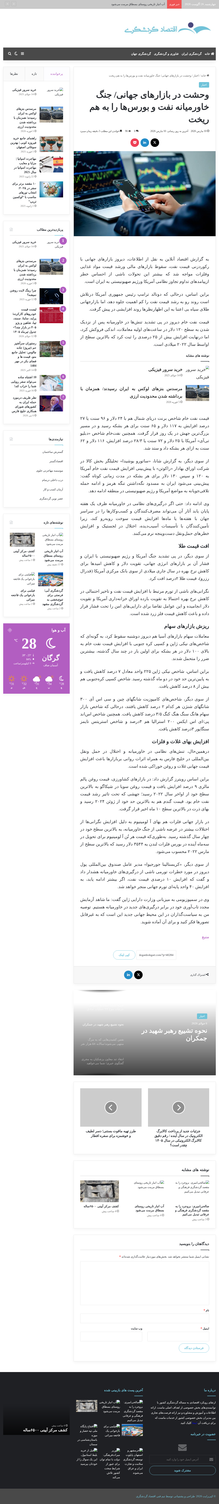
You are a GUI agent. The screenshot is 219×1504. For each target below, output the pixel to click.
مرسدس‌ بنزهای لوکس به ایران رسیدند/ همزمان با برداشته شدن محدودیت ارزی (25, 117)
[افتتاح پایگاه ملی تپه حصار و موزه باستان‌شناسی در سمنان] (86, 1435)
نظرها (14, 73)
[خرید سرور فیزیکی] (197, 374)
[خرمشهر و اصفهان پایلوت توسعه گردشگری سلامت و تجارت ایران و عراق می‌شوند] (132, 1461)
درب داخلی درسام (52, 480)
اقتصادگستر (56, 461)
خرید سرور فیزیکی (165, 369)
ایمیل (205, 1328)
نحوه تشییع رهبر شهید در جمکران (174, 1034)
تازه (34, 73)
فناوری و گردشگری (166, 53)
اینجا (194, 1422)
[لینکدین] (145, 142)
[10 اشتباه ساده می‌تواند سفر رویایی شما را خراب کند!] (51, 383)
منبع (205, 936)
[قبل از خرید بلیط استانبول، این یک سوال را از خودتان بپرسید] (86, 1457)
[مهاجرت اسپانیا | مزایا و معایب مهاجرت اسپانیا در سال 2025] (51, 164)
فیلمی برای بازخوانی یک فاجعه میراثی (23, 595)
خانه (208, 53)
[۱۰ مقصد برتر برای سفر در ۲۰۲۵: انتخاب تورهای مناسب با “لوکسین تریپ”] (51, 189)
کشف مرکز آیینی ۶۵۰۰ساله (149, 4)
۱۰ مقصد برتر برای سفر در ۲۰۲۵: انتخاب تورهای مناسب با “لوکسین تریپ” (24, 192)
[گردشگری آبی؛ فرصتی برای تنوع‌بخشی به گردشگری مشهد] (50, 579)
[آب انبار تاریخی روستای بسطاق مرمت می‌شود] (144, 1191)
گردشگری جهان (141, 53)
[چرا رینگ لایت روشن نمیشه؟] (51, 296)
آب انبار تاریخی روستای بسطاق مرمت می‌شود (53, 556)
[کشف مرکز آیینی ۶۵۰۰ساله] (99, 1191)
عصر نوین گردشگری (51, 498)
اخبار (196, 75)
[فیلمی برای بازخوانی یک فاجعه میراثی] (22, 579)
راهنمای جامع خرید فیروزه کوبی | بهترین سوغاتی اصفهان (23, 143)
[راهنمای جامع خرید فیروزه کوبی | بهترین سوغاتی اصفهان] (51, 144)
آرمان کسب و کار (53, 489)
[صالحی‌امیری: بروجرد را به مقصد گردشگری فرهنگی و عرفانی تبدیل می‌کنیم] (189, 1191)
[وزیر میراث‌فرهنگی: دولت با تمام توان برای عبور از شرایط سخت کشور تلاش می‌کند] (109, 1463)
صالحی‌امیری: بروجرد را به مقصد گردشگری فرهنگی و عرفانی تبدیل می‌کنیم (192, 1210)
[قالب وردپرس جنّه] (151, 28)
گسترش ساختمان (52, 451)
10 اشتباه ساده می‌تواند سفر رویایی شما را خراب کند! (23, 382)
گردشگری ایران (192, 53)
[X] (155, 142)
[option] (145, 1032)
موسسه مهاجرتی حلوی (49, 470)
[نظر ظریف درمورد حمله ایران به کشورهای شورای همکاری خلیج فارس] (51, 403)
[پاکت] (134, 142)
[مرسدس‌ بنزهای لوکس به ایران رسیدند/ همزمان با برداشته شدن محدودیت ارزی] (197, 393)
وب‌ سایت (136, 1328)
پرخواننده (56, 73)
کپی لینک (124, 955)
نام (206, 1310)
